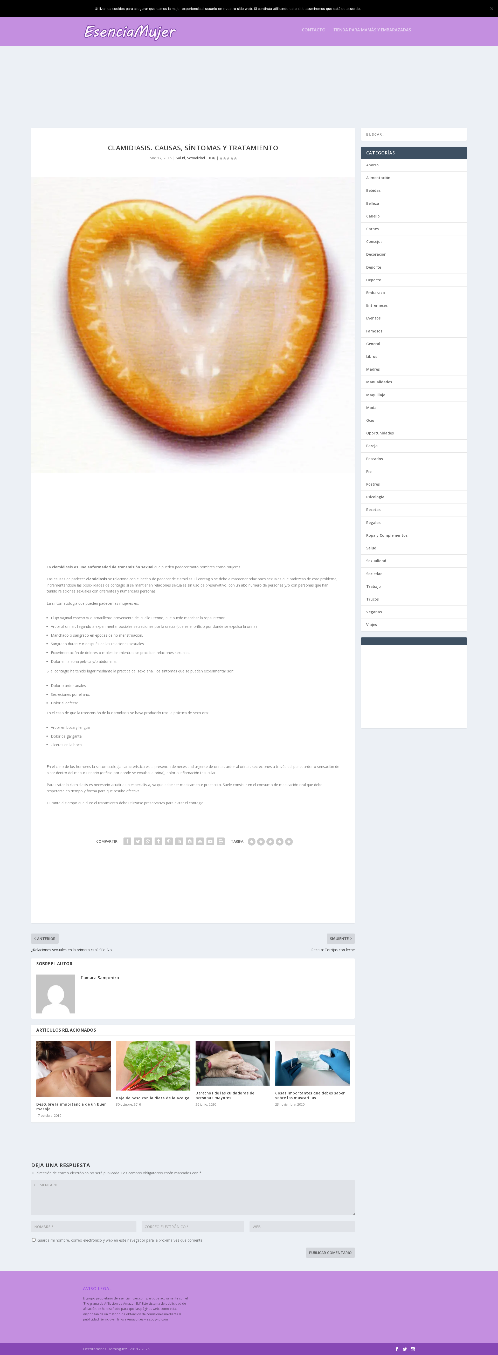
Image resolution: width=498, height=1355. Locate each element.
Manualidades (379, 381)
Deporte (373, 267)
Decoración (376, 254)
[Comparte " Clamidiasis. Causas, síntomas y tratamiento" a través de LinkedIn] (179, 841)
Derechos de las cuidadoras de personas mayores (225, 1095)
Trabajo (373, 586)
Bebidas (373, 190)
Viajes (371, 624)
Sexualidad (196, 157)
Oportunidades (380, 433)
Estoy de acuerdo (383, 8)
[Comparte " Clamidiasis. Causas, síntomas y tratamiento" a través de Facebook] (127, 841)
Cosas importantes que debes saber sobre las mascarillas (310, 1095)
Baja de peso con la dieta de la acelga (152, 1097)
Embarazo (375, 292)
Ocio (370, 420)
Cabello (373, 216)
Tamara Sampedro (99, 977)
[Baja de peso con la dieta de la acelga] (153, 1066)
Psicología (375, 496)
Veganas (374, 611)
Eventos (373, 318)
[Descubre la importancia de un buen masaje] (73, 1069)
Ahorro (372, 164)
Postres (373, 484)
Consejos (374, 241)
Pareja (372, 445)
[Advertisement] (238, 81)
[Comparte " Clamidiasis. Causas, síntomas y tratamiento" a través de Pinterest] (169, 841)
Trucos (372, 599)
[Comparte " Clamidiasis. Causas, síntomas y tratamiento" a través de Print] (221, 841)
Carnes (372, 228)
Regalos (373, 522)
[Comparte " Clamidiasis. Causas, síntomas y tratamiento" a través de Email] (210, 841)
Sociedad (374, 573)
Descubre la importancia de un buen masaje (71, 1106)
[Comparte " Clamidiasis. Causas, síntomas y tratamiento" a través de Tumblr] (158, 841)
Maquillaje (375, 394)
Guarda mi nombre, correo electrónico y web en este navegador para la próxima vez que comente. (120, 1240)
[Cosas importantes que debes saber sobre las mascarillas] (312, 1063)
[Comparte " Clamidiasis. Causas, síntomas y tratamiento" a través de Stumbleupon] (200, 841)
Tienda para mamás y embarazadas (372, 30)
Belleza (372, 203)
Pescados (374, 458)
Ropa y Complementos (386, 535)
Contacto (314, 30)
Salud (180, 157)
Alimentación (378, 177)
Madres (373, 369)
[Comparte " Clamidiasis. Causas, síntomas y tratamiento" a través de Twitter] (138, 841)
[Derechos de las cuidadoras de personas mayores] (233, 1063)
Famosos (374, 331)
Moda (371, 407)
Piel (369, 471)
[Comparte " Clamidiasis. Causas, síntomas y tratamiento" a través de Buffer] (189, 841)
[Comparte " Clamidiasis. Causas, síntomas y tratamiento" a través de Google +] (148, 841)
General (373, 343)
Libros (371, 356)
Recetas (373, 509)
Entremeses (377, 305)
